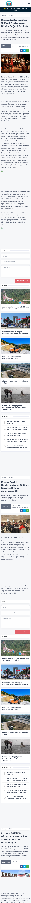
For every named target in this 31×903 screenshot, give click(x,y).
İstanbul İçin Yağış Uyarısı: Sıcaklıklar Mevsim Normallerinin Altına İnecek (15, 9)
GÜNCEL (11, 15)
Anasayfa (4, 15)
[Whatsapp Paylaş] (27, 50)
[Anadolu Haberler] (9, 3)
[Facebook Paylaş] (21, 50)
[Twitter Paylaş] (24, 50)
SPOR (10, 829)
